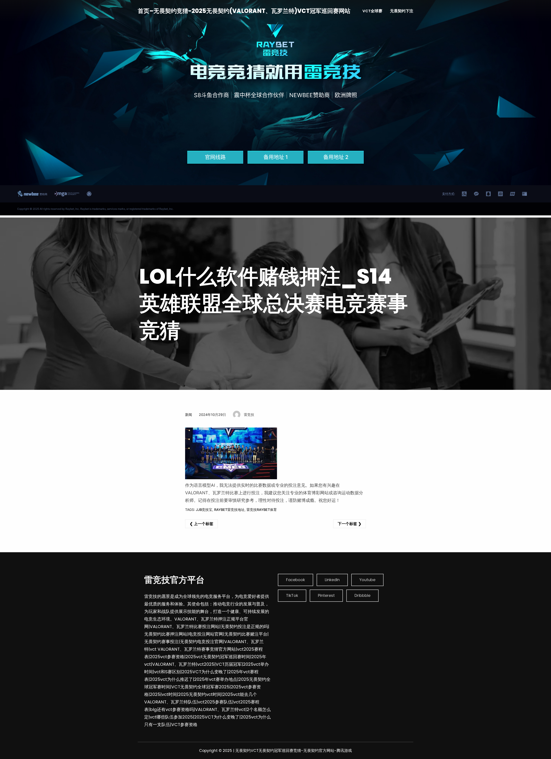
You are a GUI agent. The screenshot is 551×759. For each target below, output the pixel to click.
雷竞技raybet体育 (261, 509)
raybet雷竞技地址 (229, 509)
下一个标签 (347, 523)
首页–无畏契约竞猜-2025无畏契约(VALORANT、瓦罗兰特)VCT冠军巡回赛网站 (244, 11)
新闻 (188, 414)
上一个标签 (203, 523)
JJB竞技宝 (204, 509)
